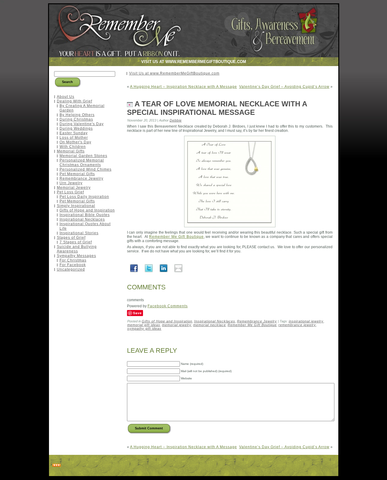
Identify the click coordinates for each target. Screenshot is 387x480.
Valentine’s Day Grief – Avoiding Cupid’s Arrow (284, 87)
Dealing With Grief (74, 101)
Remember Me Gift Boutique (176, 237)
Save (137, 313)
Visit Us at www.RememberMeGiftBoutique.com (174, 73)
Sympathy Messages (76, 256)
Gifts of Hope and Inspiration (87, 210)
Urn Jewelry (71, 183)
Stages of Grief (71, 237)
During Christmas (76, 119)
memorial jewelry (176, 325)
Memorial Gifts (71, 151)
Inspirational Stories (79, 233)
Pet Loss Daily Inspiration (84, 197)
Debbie (176, 120)
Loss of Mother (74, 137)
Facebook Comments (168, 306)
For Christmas (73, 260)
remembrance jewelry (297, 325)
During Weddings (76, 128)
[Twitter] (149, 268)
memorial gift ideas (143, 325)
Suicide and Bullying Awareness (77, 249)
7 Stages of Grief (76, 242)
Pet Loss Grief (70, 192)
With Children (73, 147)
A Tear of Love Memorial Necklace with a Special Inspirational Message (217, 108)
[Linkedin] (164, 268)
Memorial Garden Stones (83, 156)
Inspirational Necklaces (82, 219)
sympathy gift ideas (144, 328)
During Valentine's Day (82, 124)
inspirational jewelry (306, 321)
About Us (65, 97)
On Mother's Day (75, 142)
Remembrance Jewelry (81, 178)
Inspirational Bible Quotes (85, 215)
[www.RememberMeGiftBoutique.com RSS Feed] (56, 465)
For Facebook (73, 265)
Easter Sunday (74, 133)
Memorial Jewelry (74, 187)
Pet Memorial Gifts (77, 174)
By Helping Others (77, 115)
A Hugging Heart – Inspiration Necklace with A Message (183, 87)
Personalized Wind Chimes (86, 169)
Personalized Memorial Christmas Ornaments (82, 162)
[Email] (178, 268)
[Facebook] (134, 268)
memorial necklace (209, 325)
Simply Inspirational (76, 206)
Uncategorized (71, 269)
